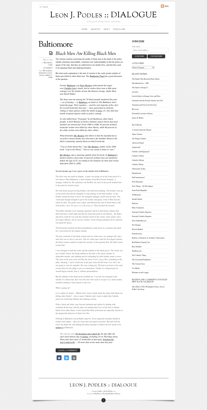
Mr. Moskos (79, 135)
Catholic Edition (138, 160)
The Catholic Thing (139, 255)
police (49, 73)
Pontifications (137, 233)
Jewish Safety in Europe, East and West (146, 96)
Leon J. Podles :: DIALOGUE (102, 391)
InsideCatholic (137, 199)
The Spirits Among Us (140, 87)
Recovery (135, 109)
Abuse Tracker (137, 134)
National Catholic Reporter (142, 216)
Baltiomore (47, 71)
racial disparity (45, 75)
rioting (85, 336)
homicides (42, 73)
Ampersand (136, 147)
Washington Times (97, 76)
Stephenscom (137, 251)
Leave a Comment (67, 350)
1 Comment (48, 68)
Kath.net (135, 203)
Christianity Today (138, 169)
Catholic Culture (138, 156)
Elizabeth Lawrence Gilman (142, 113)
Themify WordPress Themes (111, 394)
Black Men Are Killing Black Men (86, 53)
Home (84, 29)
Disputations (136, 173)
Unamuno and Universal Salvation (144, 105)
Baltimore (48, 62)
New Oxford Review (139, 220)
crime (50, 65)
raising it (59, 327)
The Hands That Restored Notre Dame (146, 79)
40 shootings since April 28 (87, 334)
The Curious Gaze (138, 264)
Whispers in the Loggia (140, 272)
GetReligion (136, 195)
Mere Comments (138, 207)
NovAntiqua (136, 225)
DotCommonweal (138, 177)
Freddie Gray (70, 88)
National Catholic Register (141, 212)
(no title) (135, 92)
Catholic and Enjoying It (140, 151)
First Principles (137, 182)
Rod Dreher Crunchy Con (141, 242)
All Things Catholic (139, 138)
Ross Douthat (137, 246)
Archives (95, 29)
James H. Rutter (137, 118)
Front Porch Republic (139, 190)
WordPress (97, 394)
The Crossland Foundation (141, 259)
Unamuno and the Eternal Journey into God (147, 100)
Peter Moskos (86, 85)
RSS (167, 6)
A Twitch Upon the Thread (141, 130)
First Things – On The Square (142, 186)
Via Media (136, 268)
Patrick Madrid (137, 229)
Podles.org (119, 29)
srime (50, 77)
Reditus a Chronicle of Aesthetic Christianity (148, 238)
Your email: (136, 46)
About (106, 29)
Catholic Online (137, 164)
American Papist (138, 143)
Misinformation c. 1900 (140, 83)
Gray (100, 110)
